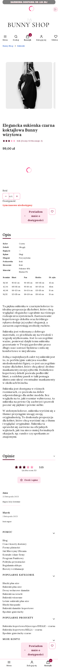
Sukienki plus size (12, 586)
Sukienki (21, 46)
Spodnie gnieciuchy (13, 611)
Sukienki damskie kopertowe (18, 608)
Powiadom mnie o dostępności (36, 216)
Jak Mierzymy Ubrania (14, 551)
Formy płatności (11, 547)
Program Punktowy (13, 558)
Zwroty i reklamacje (13, 569)
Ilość (5, 190)
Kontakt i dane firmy (13, 554)
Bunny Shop (8, 46)
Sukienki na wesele (13, 594)
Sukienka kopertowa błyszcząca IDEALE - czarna (29, 626)
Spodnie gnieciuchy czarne (17, 633)
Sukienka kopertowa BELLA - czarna (22, 629)
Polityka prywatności (14, 561)
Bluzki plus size (11, 583)
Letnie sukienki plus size (16, 601)
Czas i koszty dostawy (14, 544)
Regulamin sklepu (12, 565)
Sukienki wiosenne (12, 597)
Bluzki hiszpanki (11, 604)
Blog (5, 540)
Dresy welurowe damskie (16, 590)
